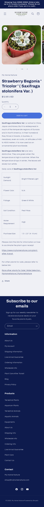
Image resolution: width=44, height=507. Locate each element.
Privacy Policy (10, 384)
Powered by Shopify (31, 500)
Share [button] (7, 281)
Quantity (5, 102)
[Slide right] (27, 69)
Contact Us (9, 460)
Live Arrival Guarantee (14, 357)
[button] (5, 13)
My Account (9, 346)
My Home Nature (18, 500)
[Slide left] (16, 69)
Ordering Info (10, 444)
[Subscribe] (36, 326)
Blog (7, 379)
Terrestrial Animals (12, 411)
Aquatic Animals (11, 416)
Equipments (10, 422)
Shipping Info (10, 433)
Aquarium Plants (12, 405)
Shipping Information (13, 352)
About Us (8, 341)
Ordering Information (13, 362)
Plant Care (9, 455)
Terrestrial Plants (12, 400)
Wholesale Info (11, 368)
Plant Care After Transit (14, 373)
